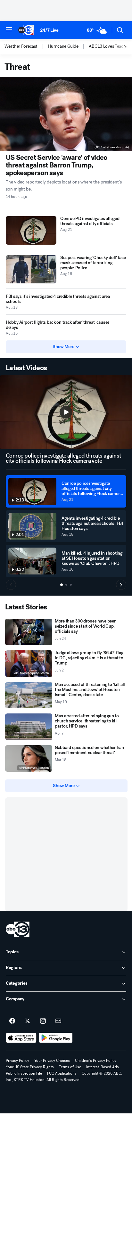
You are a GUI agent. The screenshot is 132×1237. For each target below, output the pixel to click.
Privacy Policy (17, 1060)
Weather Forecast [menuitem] (20, 46)
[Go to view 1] (61, 584)
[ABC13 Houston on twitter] (27, 1021)
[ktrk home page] (17, 929)
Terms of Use (70, 1067)
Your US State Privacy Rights (30, 1067)
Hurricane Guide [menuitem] (63, 46)
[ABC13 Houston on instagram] (43, 1021)
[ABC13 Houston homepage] (26, 30)
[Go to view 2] (66, 585)
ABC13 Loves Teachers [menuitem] (110, 46)
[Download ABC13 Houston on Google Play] (56, 1038)
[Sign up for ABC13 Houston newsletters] (58, 1021)
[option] (26, 46)
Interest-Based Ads (102, 1067)
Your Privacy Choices (52, 1060)
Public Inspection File (24, 1073)
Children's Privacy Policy (95, 1060)
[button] (9, 29)
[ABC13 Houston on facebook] (12, 1021)
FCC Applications (62, 1073)
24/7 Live (49, 30)
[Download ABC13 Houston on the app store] (21, 1038)
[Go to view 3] (71, 585)
